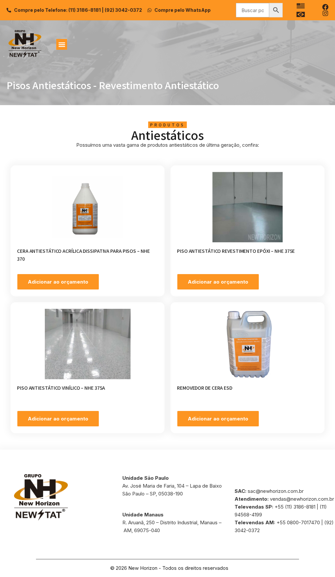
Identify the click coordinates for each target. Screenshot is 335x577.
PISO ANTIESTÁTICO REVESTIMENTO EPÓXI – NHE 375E (236, 251)
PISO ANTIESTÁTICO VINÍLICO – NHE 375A (61, 387)
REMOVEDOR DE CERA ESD (204, 387)
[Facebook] (325, 7)
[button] (61, 44)
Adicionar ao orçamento (58, 282)
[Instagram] (325, 13)
